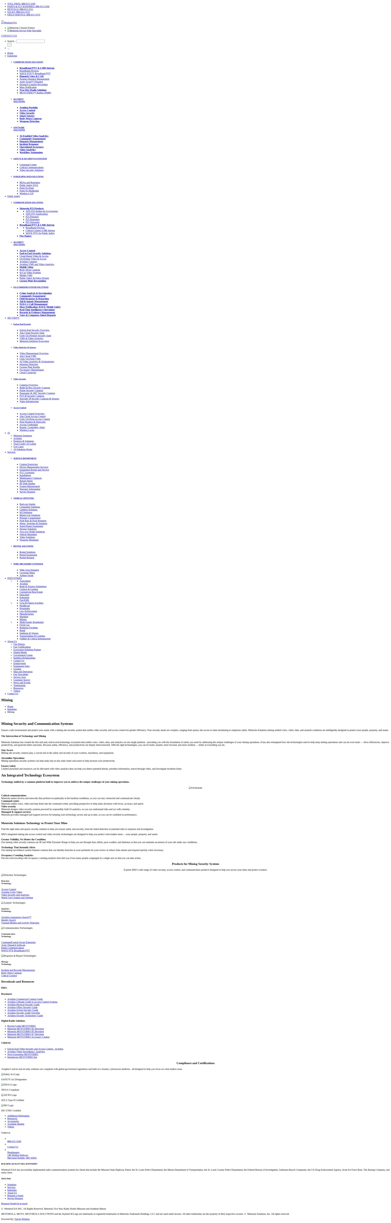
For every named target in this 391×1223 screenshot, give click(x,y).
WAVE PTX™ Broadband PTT (35, 73)
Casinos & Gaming (29, 589)
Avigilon (17, 438)
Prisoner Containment (30, 518)
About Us (12, 641)
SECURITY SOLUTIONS (19, 100)
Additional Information (18, 1115)
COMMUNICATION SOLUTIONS (28, 62)
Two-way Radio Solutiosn (32, 531)
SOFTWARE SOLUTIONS (19, 128)
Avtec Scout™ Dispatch (31, 81)
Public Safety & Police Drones (34, 278)
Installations (25, 475)
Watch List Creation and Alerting (17, 897)
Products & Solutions (23, 441)
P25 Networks (33, 222)
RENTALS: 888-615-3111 (20, 9)
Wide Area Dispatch (29, 570)
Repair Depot (26, 481)
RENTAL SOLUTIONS (23, 546)
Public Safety (13, 196)
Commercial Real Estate (31, 592)
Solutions (11, 1184)
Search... (11, 41)
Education (24, 594)
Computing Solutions (30, 507)
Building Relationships (24, 658)
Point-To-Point (27, 188)
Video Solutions (27, 537)
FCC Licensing (27, 472)
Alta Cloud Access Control (33, 416)
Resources (18, 688)
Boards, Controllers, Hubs (32, 427)
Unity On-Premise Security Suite (35, 335)
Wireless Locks (27, 430)
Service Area (19, 677)
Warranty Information (30, 489)
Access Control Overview (32, 413)
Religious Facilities (29, 627)
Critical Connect (9, 975)
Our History (19, 644)
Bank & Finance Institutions (33, 586)
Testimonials (19, 685)
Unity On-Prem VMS (30, 359)
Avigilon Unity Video (11, 892)
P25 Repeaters (33, 219)
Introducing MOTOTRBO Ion (22, 1057)
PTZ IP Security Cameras (32, 396)
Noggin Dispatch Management (34, 79)
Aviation (24, 583)
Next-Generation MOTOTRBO (22, 1054)
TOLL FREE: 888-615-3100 (21, 3)
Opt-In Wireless (22, 1219)
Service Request (27, 492)
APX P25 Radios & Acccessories (42, 211)
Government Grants (23, 655)
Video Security (19, 379)
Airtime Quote (26, 575)
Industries (12, 709)
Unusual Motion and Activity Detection (20, 922)
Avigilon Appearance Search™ (16, 917)
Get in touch (21, 1203)
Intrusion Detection (29, 364)
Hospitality (25, 608)
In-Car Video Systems (30, 272)
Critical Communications (32, 167)
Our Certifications (22, 647)
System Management (30, 486)
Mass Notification (28, 87)
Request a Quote (15, 1195)
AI (8, 433)
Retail (22, 630)
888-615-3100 (14, 1141)
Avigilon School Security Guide (22, 1010)
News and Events (21, 682)
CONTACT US (9, 36)
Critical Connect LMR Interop (40, 230)
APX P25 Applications (37, 214)
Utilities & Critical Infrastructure (35, 638)
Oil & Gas (24, 625)
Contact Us (18, 660)
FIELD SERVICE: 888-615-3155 (23, 14)
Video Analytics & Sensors (24, 347)
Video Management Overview (34, 353)
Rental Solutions (27, 552)
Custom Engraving (29, 464)
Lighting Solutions (28, 509)
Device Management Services (34, 467)
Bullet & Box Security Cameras (35, 387)
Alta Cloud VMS (28, 356)
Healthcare (25, 605)
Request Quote (8, 1203)
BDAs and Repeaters (30, 182)
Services (11, 452)
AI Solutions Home (22, 449)
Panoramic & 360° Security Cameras (37, 393)
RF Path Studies (27, 483)
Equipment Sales (21, 666)
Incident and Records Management (18, 970)
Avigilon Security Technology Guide (25, 1015)
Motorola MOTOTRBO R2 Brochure (25, 1028)
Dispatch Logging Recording (34, 84)
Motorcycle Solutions (30, 515)
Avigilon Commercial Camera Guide (25, 999)
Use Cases (18, 446)
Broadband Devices (29, 70)
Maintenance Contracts (31, 478)
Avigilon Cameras (28, 261)
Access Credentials (29, 424)
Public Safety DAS (29, 185)
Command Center (28, 164)
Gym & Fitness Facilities (31, 603)
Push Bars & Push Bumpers (33, 520)
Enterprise (12, 56)
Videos (16, 691)
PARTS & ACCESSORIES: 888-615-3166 (28, 6)
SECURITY (13, 318)
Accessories (13, 1121)
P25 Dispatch (32, 216)
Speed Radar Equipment (31, 526)
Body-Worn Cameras (30, 270)
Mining (23, 619)
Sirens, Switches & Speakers (33, 523)
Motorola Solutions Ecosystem (34, 341)
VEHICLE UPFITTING (23, 498)
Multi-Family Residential (32, 622)
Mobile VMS (26, 275)
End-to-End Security (22, 324)
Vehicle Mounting (28, 534)
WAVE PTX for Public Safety (40, 233)
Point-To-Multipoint (29, 190)
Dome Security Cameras (31, 390)
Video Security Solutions (32, 170)
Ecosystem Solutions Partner (27, 649)
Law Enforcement (28, 611)
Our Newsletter (20, 674)
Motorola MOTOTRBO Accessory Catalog (28, 1037)
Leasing (17, 669)
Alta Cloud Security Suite (32, 333)
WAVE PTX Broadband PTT (15, 950)
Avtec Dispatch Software (13, 945)
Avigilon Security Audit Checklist (23, 1013)
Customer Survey (21, 680)
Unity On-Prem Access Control (35, 419)
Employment (19, 663)
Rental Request (27, 557)
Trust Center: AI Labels (24, 444)
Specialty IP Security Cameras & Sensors (39, 398)
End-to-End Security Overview (35, 330)
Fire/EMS (24, 600)
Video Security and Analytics (15, 895)
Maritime (24, 616)
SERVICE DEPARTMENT (25, 458)
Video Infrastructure (29, 401)
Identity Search (8, 920)
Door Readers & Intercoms (33, 422)
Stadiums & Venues (29, 633)
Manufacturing (27, 614)
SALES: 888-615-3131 (18, 12)
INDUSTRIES (14, 578)
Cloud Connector (28, 372)
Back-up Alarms (27, 504)
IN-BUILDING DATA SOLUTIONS (28, 176)
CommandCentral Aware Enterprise (18, 942)
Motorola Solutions (22, 435)
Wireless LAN (26, 193)
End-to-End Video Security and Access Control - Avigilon (35, 1049)
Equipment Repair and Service (34, 470)
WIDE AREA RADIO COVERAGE (28, 564)
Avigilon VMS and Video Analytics (37, 264)
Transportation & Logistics (32, 636)
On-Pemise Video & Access (33, 259)
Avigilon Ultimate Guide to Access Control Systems (32, 1002)
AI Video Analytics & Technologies (37, 361)
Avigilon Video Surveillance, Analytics (26, 1051)
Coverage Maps (27, 572)
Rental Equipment (28, 555)
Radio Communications (12, 948)
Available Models (15, 1124)
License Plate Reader (30, 367)
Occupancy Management (32, 370)
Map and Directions (23, 671)
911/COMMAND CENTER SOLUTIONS (30, 287)
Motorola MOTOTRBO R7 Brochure (25, 1034)
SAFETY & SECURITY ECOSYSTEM (30, 159)
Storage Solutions (28, 529)
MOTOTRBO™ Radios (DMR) (35, 92)
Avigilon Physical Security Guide (23, 1004)
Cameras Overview (29, 385)
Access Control (19, 408)
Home (10, 53)
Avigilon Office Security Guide (22, 1007)
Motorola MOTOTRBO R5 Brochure (25, 1031)
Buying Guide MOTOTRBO (21, 1026)
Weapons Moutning (29, 540)
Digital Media (20, 652)
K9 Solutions (26, 512)
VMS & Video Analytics (31, 338)
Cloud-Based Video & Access (34, 256)
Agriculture (25, 581)
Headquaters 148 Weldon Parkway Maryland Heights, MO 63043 (22, 1155)
